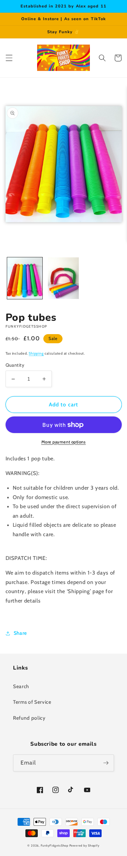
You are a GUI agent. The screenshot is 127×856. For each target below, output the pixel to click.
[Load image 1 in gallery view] (24, 278)
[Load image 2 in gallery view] (63, 278)
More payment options (63, 441)
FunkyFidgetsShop (54, 845)
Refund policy (29, 718)
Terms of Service (32, 702)
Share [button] (20, 633)
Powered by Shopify (84, 845)
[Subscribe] (106, 762)
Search (21, 686)
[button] (9, 58)
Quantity (15, 365)
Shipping (36, 353)
